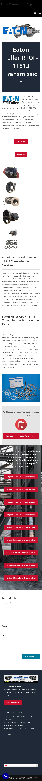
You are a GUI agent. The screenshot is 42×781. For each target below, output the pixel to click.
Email (5, 636)
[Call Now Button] (5, 776)
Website (5, 646)
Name (5, 626)
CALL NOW (21, 142)
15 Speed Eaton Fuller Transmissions (21, 565)
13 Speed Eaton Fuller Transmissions (21, 553)
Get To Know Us (12, 702)
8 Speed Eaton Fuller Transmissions (21, 515)
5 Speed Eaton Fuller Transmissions (21, 477)
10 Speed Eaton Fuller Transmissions (21, 540)
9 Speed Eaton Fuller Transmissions (21, 527)
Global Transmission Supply (18, 4)
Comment (6, 603)
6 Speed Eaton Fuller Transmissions (21, 489)
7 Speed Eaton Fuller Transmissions (21, 502)
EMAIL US (21, 154)
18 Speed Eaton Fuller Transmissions (21, 578)
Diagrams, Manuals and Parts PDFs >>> (21, 436)
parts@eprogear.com (14, 725)
